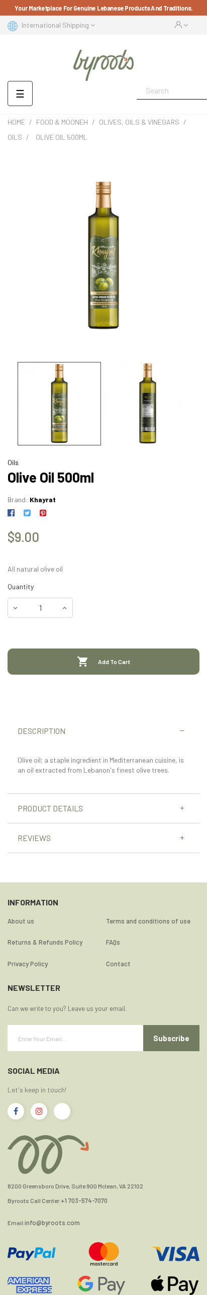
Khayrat (43, 499)
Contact (118, 964)
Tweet (27, 513)
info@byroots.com (52, 1223)
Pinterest (43, 513)
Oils (13, 462)
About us (21, 921)
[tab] (103, 731)
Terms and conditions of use (148, 921)
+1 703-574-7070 (84, 1201)
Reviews (34, 838)
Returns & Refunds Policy (45, 942)
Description (41, 730)
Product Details (50, 808)
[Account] (181, 25)
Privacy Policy (28, 964)
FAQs (113, 942)
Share (13, 513)
